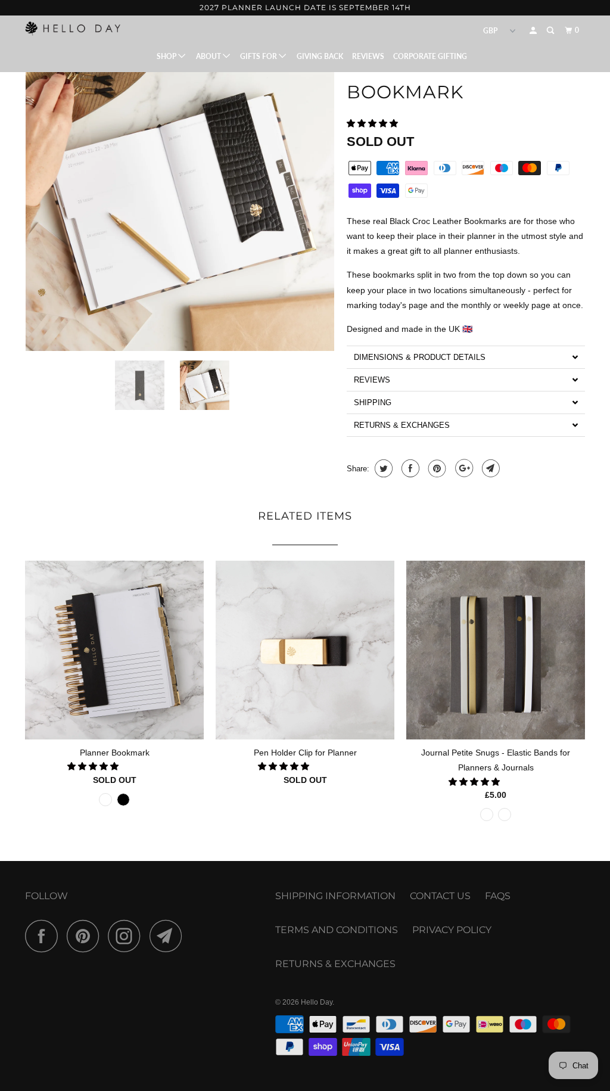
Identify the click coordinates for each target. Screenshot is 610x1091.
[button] (373, 123)
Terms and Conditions (336, 929)
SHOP (167, 56)
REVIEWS (368, 56)
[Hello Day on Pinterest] (86, 935)
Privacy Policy (451, 929)
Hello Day (316, 1002)
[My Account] (533, 31)
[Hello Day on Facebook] (44, 935)
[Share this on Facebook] (409, 468)
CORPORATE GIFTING (430, 56)
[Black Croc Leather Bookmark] (180, 197)
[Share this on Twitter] (382, 468)
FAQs (498, 896)
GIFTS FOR (259, 56)
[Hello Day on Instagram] (127, 935)
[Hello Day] (72, 28)
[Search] (551, 31)
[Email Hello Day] (169, 935)
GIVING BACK (320, 56)
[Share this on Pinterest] (435, 468)
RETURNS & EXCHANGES (335, 963)
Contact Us (440, 896)
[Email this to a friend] (489, 468)
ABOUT (209, 56)
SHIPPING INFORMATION (335, 896)
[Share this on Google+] (462, 468)
